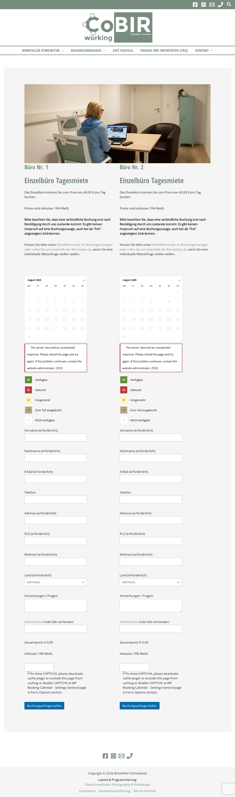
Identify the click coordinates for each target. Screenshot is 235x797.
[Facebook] (195, 4)
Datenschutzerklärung (114, 791)
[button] (229, 4)
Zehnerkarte (33, 622)
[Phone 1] (220, 4)
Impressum (87, 791)
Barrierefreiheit (144, 791)
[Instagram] (203, 4)
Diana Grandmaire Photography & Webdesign (117, 784)
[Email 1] (212, 4)
